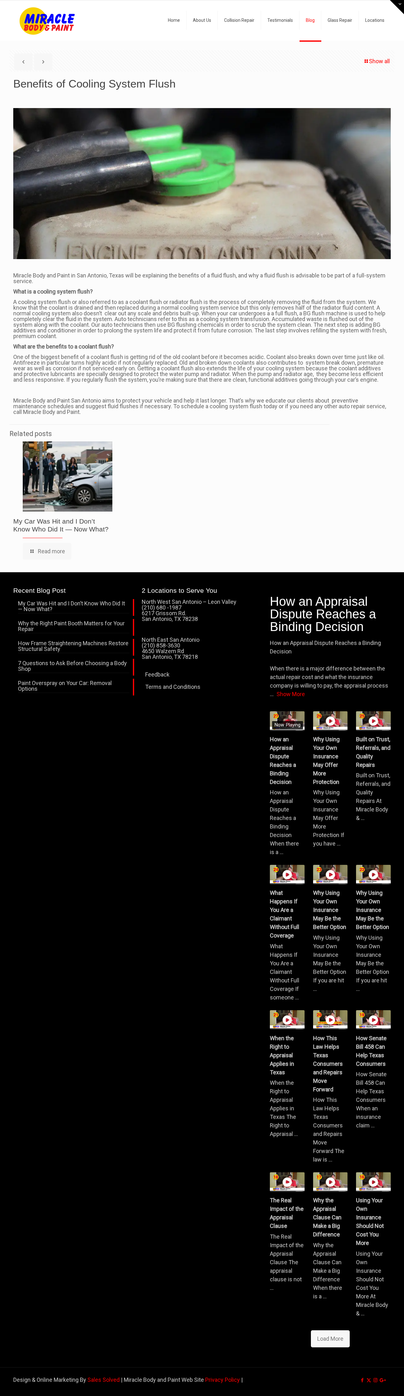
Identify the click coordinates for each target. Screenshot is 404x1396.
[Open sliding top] (397, 7)
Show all (379, 61)
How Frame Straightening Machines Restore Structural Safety (73, 646)
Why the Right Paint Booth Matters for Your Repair (71, 626)
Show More (290, 694)
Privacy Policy (222, 1379)
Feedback (157, 674)
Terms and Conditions (172, 686)
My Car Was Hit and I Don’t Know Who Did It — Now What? (71, 606)
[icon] (382, 1380)
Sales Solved (103, 1379)
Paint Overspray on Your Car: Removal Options (65, 686)
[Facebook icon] (362, 1380)
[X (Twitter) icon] (368, 1380)
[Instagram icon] (375, 1380)
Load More (330, 1338)
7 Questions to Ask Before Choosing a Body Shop (72, 666)
